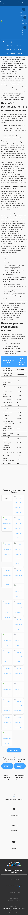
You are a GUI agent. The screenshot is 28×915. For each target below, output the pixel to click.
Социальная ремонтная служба (12, 908)
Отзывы (18, 46)
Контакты (9, 49)
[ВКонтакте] (8, 865)
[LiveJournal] (16, 865)
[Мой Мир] (12, 865)
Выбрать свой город (14, 892)
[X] (14, 865)
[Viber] (18, 865)
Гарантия (10, 46)
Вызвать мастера (7, 766)
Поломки (19, 42)
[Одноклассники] (10, 865)
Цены (12, 42)
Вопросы (20, 53)
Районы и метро (10, 53)
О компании (18, 49)
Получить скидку (20, 766)
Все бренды (14, 750)
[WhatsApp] (20, 865)
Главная (5, 42)
